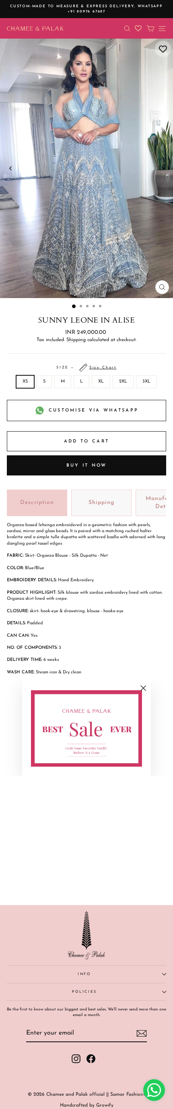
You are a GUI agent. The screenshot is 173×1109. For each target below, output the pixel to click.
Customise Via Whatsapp (94, 410)
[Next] (162, 168)
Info (84, 974)
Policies (84, 992)
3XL (146, 381)
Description (37, 503)
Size (86, 367)
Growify (104, 1105)
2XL (123, 381)
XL (101, 381)
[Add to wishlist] (163, 49)
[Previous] (10, 168)
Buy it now (86, 465)
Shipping (76, 339)
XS (25, 381)
